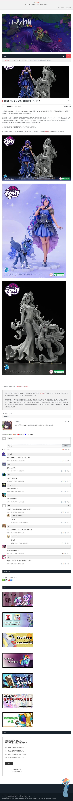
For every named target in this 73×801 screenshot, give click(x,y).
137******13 (15, 536)
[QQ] (6, 580)
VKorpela (8, 106)
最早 (66, 449)
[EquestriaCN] (36, 32)
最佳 (69, 449)
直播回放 (47, 131)
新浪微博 (21, 434)
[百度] (11, 580)
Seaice (9, 547)
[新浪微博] (9, 580)
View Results (17, 769)
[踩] (65, 471)
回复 (68, 460)
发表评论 (66, 446)
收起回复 (69, 505)
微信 (10, 434)
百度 (27, 434)
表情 (9, 446)
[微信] (3, 580)
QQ (15, 434)
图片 (11, 446)
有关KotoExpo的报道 (22, 386)
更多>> (31, 434)
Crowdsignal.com (17, 771)
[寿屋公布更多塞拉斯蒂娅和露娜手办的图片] (36, 82)
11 (70, 101)
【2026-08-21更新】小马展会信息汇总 (36, 4)
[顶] (62, 543)
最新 (63, 449)
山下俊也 (42, 393)
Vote (8, 763)
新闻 (70, 106)
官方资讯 (66, 106)
